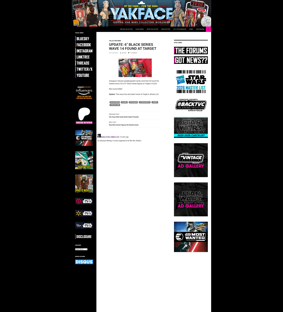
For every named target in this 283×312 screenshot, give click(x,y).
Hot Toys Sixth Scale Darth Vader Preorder (124, 115)
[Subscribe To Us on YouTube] (84, 75)
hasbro (124, 102)
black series (115, 102)
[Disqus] (133, 160)
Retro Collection (152, 29)
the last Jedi (115, 105)
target (155, 102)
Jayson (123, 53)
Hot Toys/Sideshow (179, 29)
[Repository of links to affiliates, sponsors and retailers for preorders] (84, 57)
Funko (191, 29)
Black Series (140, 29)
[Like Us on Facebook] (84, 44)
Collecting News (115, 41)
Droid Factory (165, 29)
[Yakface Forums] (191, 50)
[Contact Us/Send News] (191, 60)
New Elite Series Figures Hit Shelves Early (123, 123)
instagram (133, 102)
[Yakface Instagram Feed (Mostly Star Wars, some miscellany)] (84, 51)
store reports (145, 102)
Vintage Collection (126, 29)
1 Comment (133, 53)
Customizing (200, 29)
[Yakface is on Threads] (84, 63)
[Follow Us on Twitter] (84, 69)
